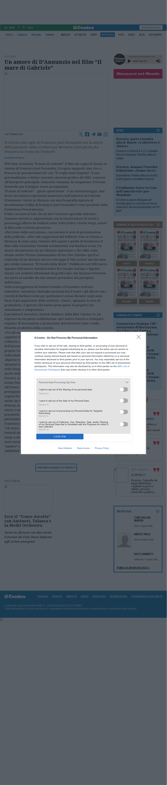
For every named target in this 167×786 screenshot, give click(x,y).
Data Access (83, 448)
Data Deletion (65, 448)
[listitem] (83, 382)
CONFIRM (60, 436)
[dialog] (83, 393)
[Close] (140, 338)
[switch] (124, 389)
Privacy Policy (102, 448)
